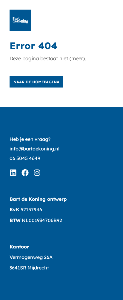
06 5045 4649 (25, 158)
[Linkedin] (13, 172)
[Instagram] (37, 172)
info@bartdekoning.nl (34, 149)
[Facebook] (25, 172)
